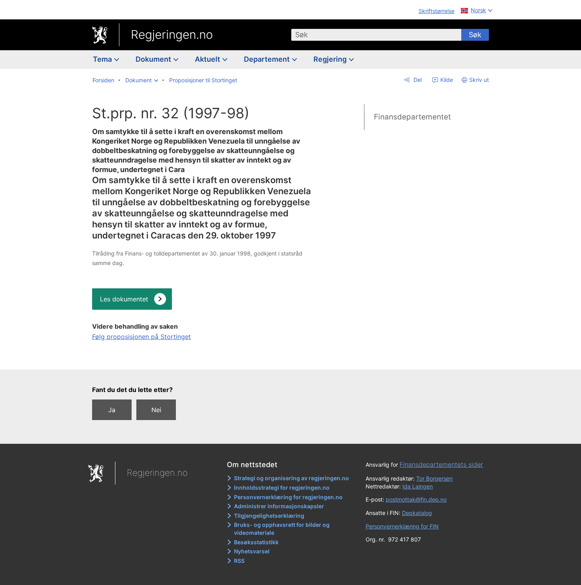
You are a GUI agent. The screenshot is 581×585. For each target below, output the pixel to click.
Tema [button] (103, 59)
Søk (475, 34)
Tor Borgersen (434, 478)
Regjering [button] (330, 59)
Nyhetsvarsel (252, 551)
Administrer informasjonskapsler (279, 506)
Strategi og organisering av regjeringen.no (291, 478)
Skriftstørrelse (437, 11)
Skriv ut (479, 79)
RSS (239, 560)
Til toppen (202, 358)
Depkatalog (417, 512)
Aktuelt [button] (208, 59)
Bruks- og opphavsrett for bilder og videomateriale (282, 528)
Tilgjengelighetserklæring (269, 515)
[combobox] (376, 35)
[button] (141, 80)
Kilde (446, 79)
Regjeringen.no (172, 34)
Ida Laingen (417, 486)
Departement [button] (267, 59)
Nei (156, 410)
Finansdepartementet (412, 116)
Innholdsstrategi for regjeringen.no (282, 487)
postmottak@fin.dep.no (416, 499)
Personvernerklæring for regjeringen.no (288, 497)
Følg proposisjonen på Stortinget (141, 337)
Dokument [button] (154, 59)
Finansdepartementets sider (441, 464)
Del (417, 79)
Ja (111, 410)
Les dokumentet (124, 299)
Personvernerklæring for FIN (402, 526)
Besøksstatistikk (256, 542)
